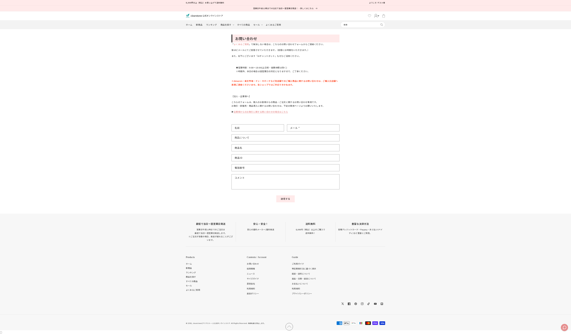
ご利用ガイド (298, 263)
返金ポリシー (253, 293)
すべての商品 (192, 281)
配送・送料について (301, 273)
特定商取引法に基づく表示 (304, 268)
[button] (227, 25)
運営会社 (251, 283)
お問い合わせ (253, 263)
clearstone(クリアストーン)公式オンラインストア (211, 323)
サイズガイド (253, 278)
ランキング (191, 272)
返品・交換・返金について (304, 278)
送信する (285, 198)
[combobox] (363, 25)
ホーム (189, 263)
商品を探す (191, 276)
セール (189, 285)
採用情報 (251, 268)
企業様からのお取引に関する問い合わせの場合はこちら (261, 111)
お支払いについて (300, 283)
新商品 (189, 268)
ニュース (251, 273)
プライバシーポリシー (302, 293)
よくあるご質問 (241, 44)
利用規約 (251, 288)
